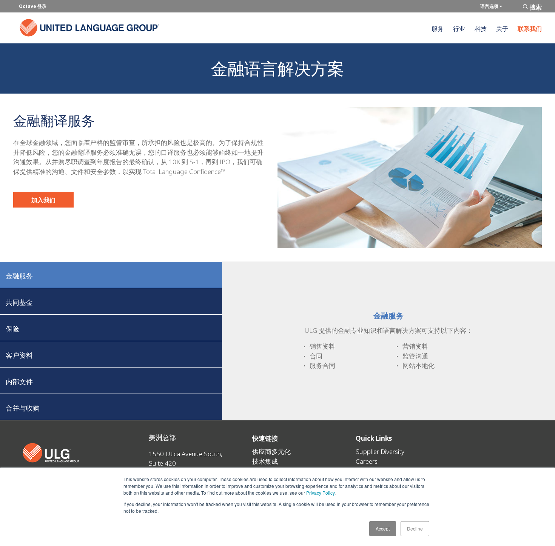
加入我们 (43, 200)
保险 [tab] (12, 328)
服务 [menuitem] (438, 29)
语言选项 (489, 6)
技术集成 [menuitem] (265, 461)
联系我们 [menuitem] (530, 29)
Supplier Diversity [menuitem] (380, 451)
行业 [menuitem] (459, 29)
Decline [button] (415, 528)
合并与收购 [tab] (23, 407)
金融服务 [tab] (19, 275)
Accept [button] (383, 528)
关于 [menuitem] (502, 29)
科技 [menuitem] (481, 29)
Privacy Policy (320, 492)
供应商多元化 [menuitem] (271, 451)
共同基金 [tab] (19, 302)
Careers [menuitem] (367, 461)
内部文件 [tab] (19, 381)
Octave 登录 (32, 6)
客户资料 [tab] (19, 355)
